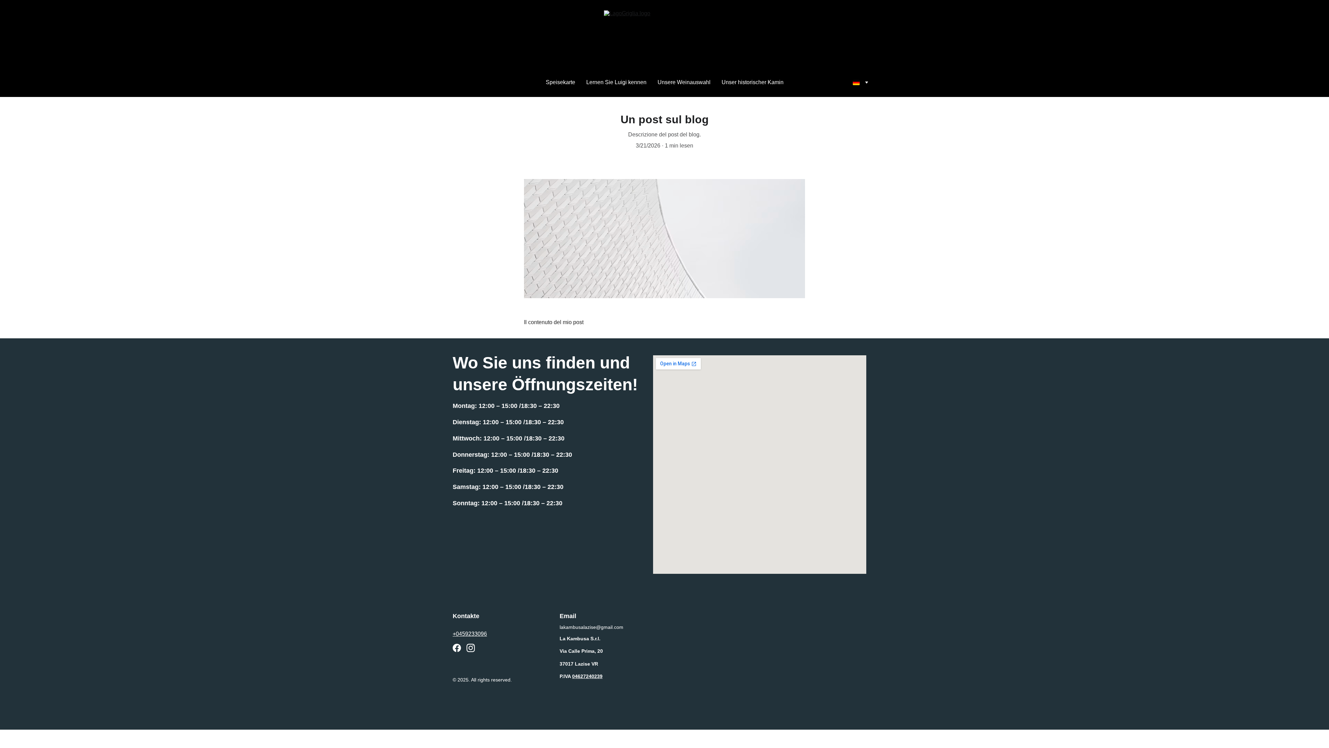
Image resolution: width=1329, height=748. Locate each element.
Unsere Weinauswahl (684, 82)
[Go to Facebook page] (457, 648)
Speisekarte (560, 82)
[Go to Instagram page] (471, 648)
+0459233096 (470, 634)
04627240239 (587, 676)
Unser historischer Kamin (753, 82)
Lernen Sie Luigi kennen (616, 82)
